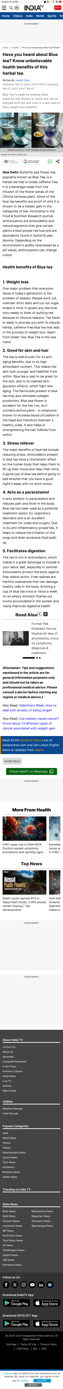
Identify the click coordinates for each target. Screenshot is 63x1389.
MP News (8, 1230)
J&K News (8, 1259)
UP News (8, 1245)
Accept (42, 1380)
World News (9, 1137)
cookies (24, 1380)
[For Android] (16, 1324)
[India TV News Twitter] (56, 2)
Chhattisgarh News (13, 1250)
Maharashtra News (42, 1211)
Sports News (10, 1157)
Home (6, 16)
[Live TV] (57, 8)
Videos (18, 16)
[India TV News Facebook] (53, 2)
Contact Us (9, 1046)
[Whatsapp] (50, 161)
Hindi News (9, 1076)
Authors (7, 1085)
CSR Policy (22, 1348)
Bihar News (9, 1211)
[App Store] (47, 1303)
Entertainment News (14, 1152)
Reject (33, 1384)
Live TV (7, 1080)
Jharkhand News (12, 1225)
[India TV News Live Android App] (16, 1303)
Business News (11, 1171)
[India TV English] (34, 8)
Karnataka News (12, 1264)
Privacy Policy (49, 1344)
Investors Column (12, 1071)
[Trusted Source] (31, 162)
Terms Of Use (28, 1344)
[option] (31, 638)
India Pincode (10, 1113)
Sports (51, 16)
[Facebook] (6, 1284)
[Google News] (11, 162)
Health (15, 47)
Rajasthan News (40, 1216)
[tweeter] (14, 1284)
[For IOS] (47, 1324)
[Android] (48, 2)
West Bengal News (42, 1225)
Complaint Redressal (14, 1061)
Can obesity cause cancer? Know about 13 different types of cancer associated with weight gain (31, 723)
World (40, 16)
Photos (6, 1142)
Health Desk (23, 80)
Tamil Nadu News (13, 1240)
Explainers (8, 1167)
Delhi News (9, 1216)
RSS (44, 1348)
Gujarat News (10, 1255)
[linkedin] (41, 1284)
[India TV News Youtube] (60, 2)
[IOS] (45, 2)
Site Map (11, 1344)
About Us (8, 1051)
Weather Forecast (13, 1108)
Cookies (7, 1373)
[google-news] (49, 1284)
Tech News (9, 1162)
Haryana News (11, 1220)
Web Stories (9, 1090)
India (29, 16)
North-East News (12, 1235)
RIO (35, 1348)
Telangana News (41, 1220)
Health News (12, 761)
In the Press (9, 1066)
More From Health (31, 809)
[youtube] (32, 1284)
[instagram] (23, 1284)
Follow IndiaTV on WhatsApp (29, 771)
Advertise (8, 1056)
